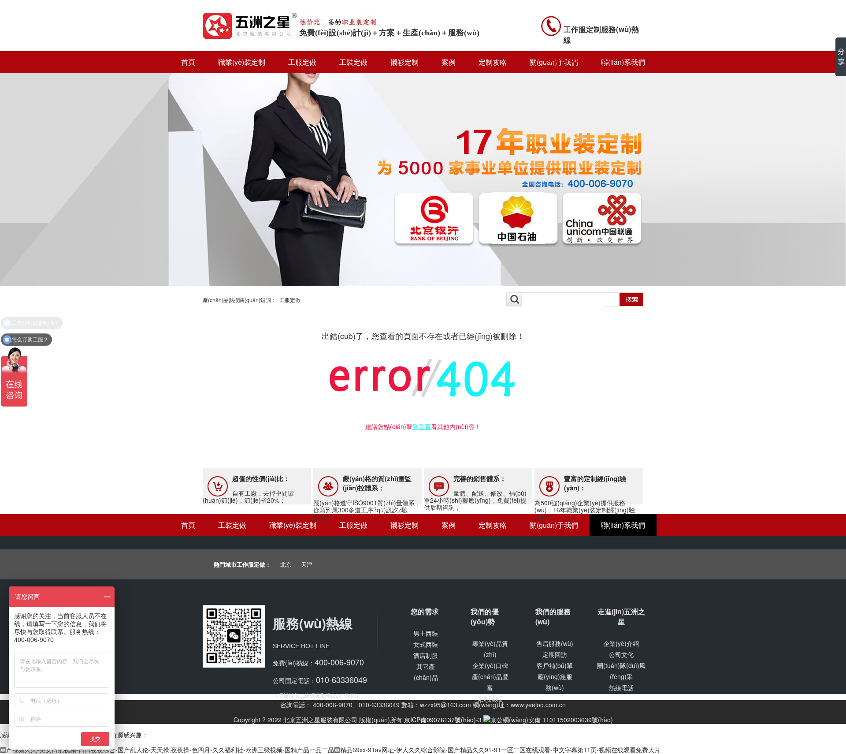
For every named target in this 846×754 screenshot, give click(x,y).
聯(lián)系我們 (623, 525)
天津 (306, 564)
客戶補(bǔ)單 (555, 665)
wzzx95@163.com (445, 704)
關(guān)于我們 (554, 525)
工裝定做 (353, 62)
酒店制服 (425, 655)
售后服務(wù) (554, 643)
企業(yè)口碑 (490, 665)
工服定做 (302, 62)
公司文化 (621, 654)
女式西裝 (425, 644)
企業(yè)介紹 (621, 643)
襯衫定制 (404, 62)
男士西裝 (425, 633)
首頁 (188, 62)
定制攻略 (493, 62)
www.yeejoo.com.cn (538, 704)
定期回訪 (554, 654)
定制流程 (490, 698)
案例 (449, 62)
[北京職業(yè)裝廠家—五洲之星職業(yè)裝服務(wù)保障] (423, 284)
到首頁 (421, 426)
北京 (286, 564)
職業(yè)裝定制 (241, 62)
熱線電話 (621, 687)
